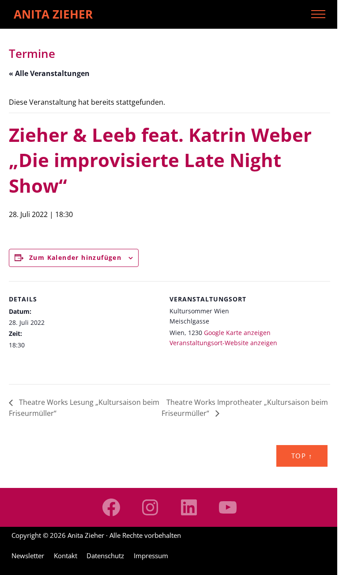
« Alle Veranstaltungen (49, 73)
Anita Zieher (53, 14)
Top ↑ (302, 455)
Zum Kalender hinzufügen (75, 257)
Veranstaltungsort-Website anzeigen (223, 343)
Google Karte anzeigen (237, 332)
